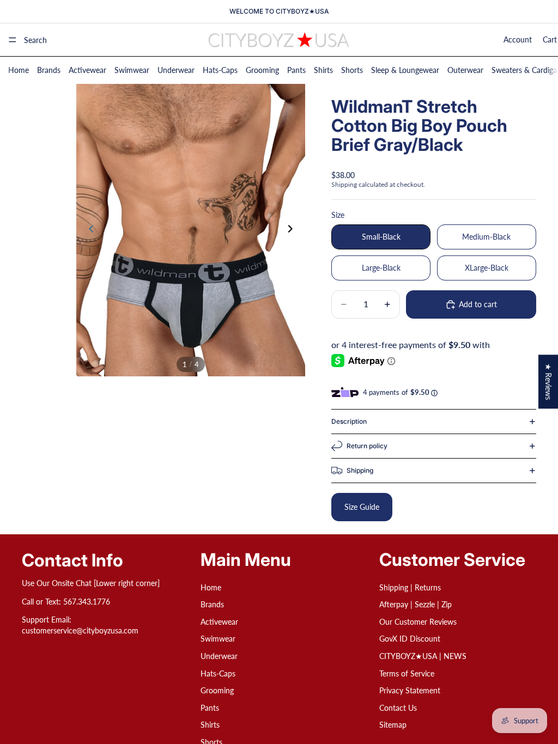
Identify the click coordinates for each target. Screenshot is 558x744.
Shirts (323, 70)
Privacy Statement (409, 690)
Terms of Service (406, 673)
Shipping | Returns (410, 586)
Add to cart (478, 304)
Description (349, 421)
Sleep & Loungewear (405, 70)
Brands (48, 70)
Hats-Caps (220, 70)
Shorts (352, 70)
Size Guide (361, 506)
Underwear (176, 70)
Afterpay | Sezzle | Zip (415, 604)
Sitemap (393, 724)
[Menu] (12, 39)
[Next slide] (293, 230)
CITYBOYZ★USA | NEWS (422, 656)
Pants (296, 70)
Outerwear (465, 70)
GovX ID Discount (409, 638)
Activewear (87, 70)
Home (18, 70)
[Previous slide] (88, 230)
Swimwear (131, 70)
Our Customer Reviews (418, 621)
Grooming (262, 70)
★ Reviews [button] (548, 381)
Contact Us (398, 707)
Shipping (360, 470)
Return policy (367, 446)
